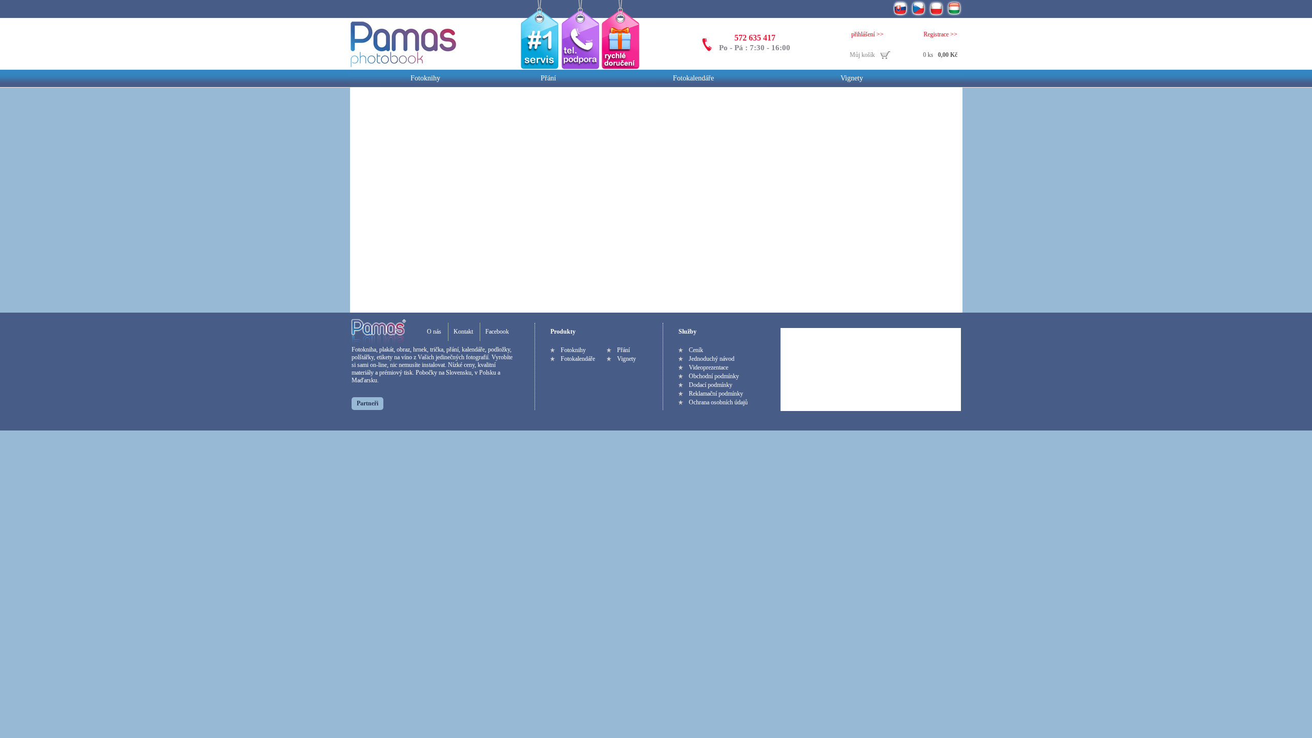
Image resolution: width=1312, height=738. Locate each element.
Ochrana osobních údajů (718, 402)
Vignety (851, 78)
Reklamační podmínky (716, 393)
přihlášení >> (867, 34)
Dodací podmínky (710, 384)
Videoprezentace (708, 367)
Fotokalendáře (693, 78)
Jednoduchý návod (711, 358)
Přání (548, 78)
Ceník (696, 350)
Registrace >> (940, 34)
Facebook (497, 331)
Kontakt (463, 331)
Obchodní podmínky (714, 376)
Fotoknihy (425, 78)
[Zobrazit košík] (903, 55)
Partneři (367, 403)
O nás (434, 331)
